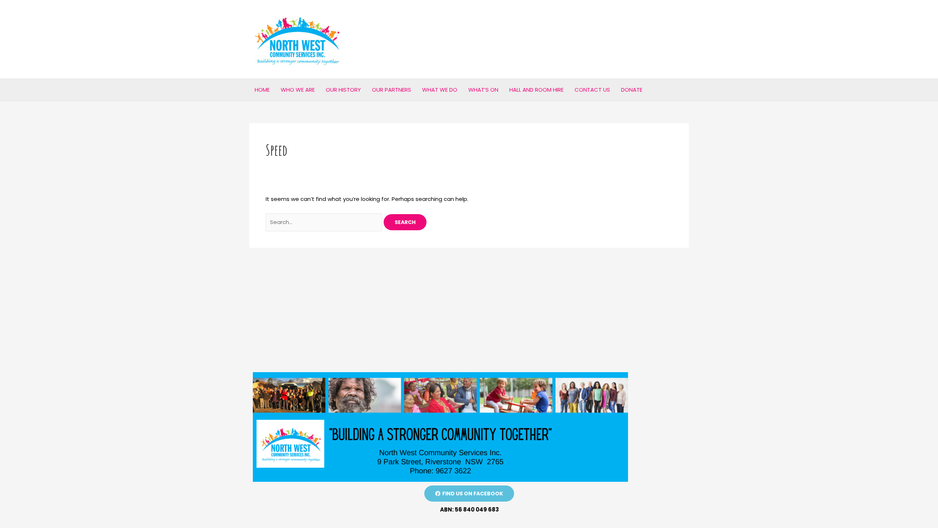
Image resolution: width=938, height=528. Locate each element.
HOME (262, 90)
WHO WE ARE (298, 90)
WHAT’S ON (483, 90)
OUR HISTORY (343, 90)
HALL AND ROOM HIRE (536, 90)
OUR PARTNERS (391, 90)
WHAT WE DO (439, 90)
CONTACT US (592, 90)
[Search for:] (325, 222)
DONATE (631, 90)
